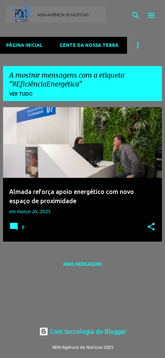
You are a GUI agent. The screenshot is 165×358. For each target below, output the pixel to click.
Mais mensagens (82, 264)
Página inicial (24, 45)
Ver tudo (21, 93)
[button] (151, 227)
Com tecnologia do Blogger (87, 331)
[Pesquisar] (135, 15)
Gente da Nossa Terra (89, 45)
